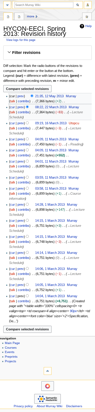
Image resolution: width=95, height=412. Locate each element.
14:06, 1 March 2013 (50, 269)
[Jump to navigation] (7, 5)
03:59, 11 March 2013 (50, 177)
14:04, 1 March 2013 (50, 296)
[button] (47, 52)
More (30, 16)
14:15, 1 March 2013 (50, 220)
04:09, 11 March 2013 (50, 139)
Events (9, 352)
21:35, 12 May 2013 (49, 96)
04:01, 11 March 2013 (50, 161)
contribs (23, 101)
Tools (86, 17)
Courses (11, 347)
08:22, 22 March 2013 (50, 107)
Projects (10, 361)
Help (88, 26)
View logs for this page (20, 40)
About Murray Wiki (49, 406)
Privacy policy (23, 406)
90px (73, 311)
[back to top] (47, 371)
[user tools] (88, 5)
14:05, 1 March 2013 (50, 285)
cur (12, 107)
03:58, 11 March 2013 (50, 188)
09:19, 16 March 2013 (50, 123)
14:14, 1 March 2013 (50, 253)
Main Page (12, 343)
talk (12, 101)
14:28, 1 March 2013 (50, 204)
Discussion (19, 17)
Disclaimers (74, 406)
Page (8, 17)
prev (20, 96)
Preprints (11, 356)
